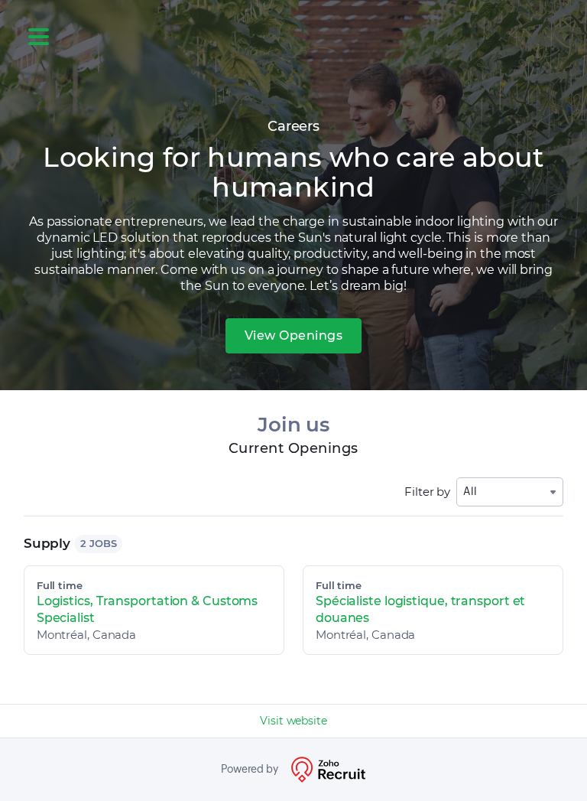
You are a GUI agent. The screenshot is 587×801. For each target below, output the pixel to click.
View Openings (294, 335)
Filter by (427, 491)
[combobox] (509, 491)
